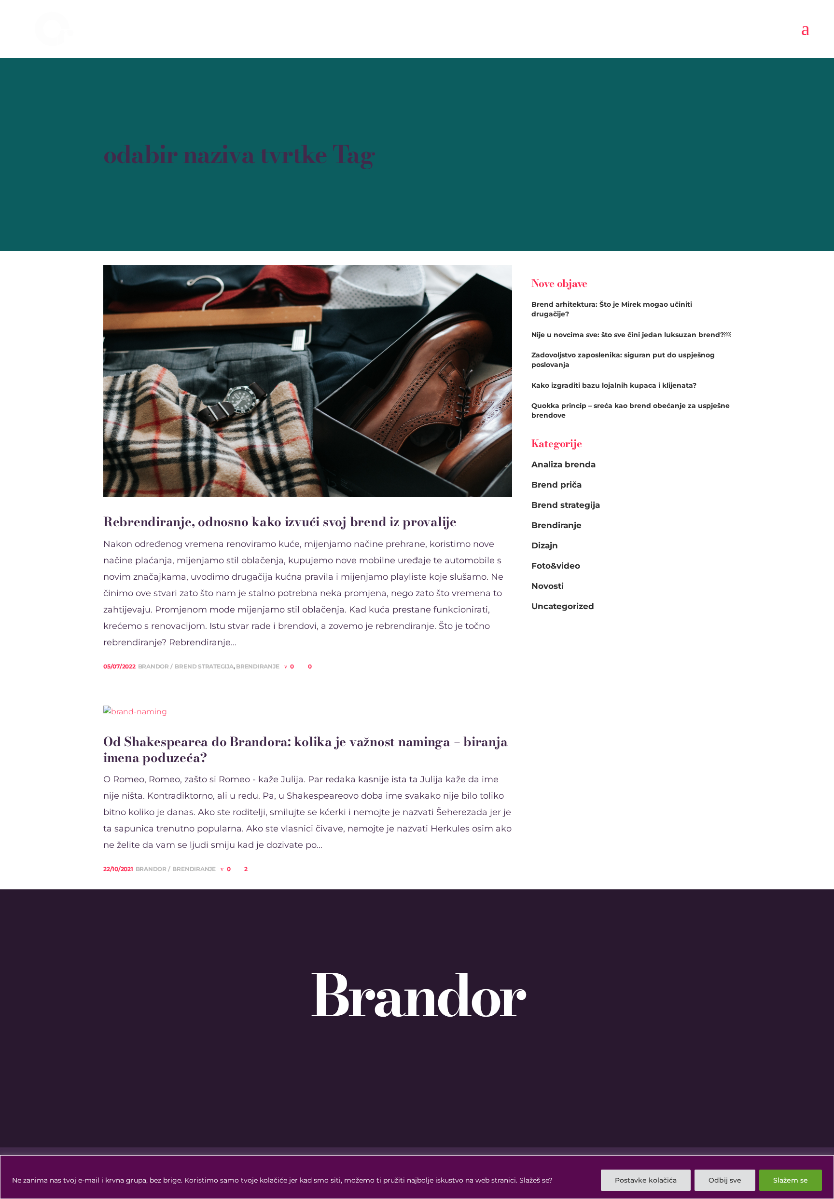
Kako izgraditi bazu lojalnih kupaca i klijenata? (613, 385)
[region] (417, 1177)
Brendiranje (257, 666)
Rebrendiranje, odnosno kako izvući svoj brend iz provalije (280, 522)
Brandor (154, 666)
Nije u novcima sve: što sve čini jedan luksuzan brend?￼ (631, 334)
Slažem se (790, 1180)
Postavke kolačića (646, 1180)
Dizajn (544, 545)
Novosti (547, 586)
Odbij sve (725, 1180)
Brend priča (556, 485)
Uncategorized (562, 606)
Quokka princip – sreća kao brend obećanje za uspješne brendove (630, 410)
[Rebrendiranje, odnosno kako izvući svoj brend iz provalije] (307, 380)
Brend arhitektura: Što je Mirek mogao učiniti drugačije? (611, 309)
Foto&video (555, 566)
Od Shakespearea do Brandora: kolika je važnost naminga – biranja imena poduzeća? (305, 749)
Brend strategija (204, 666)
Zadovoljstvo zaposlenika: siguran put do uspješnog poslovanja (623, 360)
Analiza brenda (563, 464)
